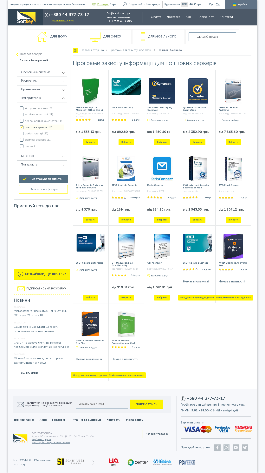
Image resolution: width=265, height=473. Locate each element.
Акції (189, 17)
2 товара (102, 4)
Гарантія (58, 419)
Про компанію (23, 419)
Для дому (58, 36)
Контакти (226, 17)
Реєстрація (153, 4)
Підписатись (146, 404)
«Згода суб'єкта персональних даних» (51, 443)
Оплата (156, 17)
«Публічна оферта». (41, 440)
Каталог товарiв (31, 54)
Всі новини (29, 373)
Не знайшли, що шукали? (45, 274)
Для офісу (111, 36)
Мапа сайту (134, 419)
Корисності (206, 17)
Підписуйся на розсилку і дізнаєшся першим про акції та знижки (48, 404)
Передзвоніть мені (62, 20)
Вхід (136, 4)
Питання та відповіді (85, 419)
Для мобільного (162, 36)
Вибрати (90, 142)
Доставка (173, 17)
